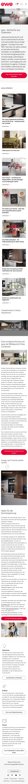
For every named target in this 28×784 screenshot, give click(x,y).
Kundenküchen (5, 604)
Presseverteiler (13, 778)
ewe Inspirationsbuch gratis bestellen (14, 75)
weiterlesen (6, 126)
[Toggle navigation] (26, 4)
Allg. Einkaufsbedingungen (18, 781)
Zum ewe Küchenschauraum (14, 712)
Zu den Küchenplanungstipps (14, 618)
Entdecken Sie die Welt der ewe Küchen (14, 452)
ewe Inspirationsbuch (12, 608)
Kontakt (6, 778)
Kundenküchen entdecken (14, 678)
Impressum (21, 778)
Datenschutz (7, 781)
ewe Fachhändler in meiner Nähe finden (14, 751)
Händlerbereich (15, 771)
